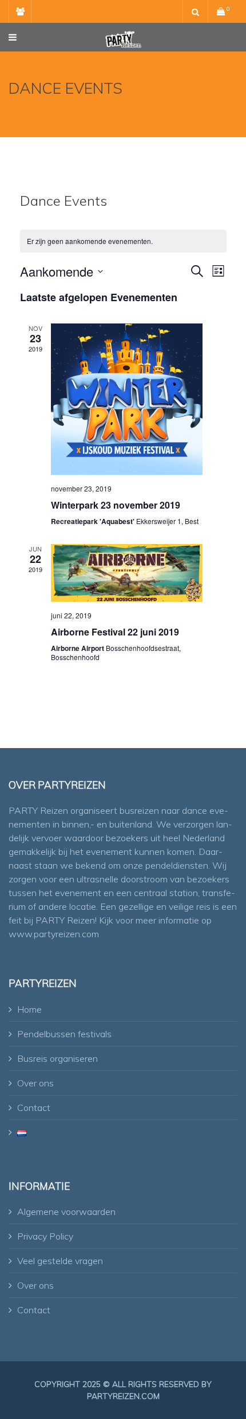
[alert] (123, 241)
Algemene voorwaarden (66, 1211)
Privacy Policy (45, 1236)
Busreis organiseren (57, 1058)
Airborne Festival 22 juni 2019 (115, 631)
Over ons (35, 1083)
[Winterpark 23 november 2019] (127, 399)
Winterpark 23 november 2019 (115, 504)
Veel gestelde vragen (60, 1260)
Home (29, 1009)
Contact (33, 1107)
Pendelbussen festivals (64, 1034)
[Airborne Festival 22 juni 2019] (127, 573)
